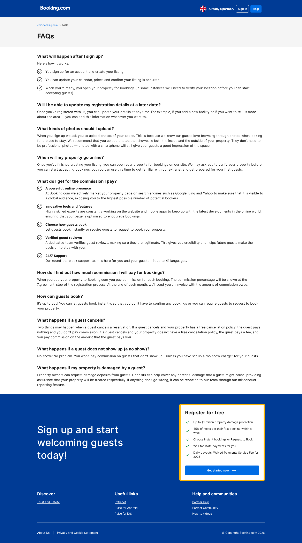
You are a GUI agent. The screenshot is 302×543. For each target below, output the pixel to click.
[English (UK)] (203, 9)
